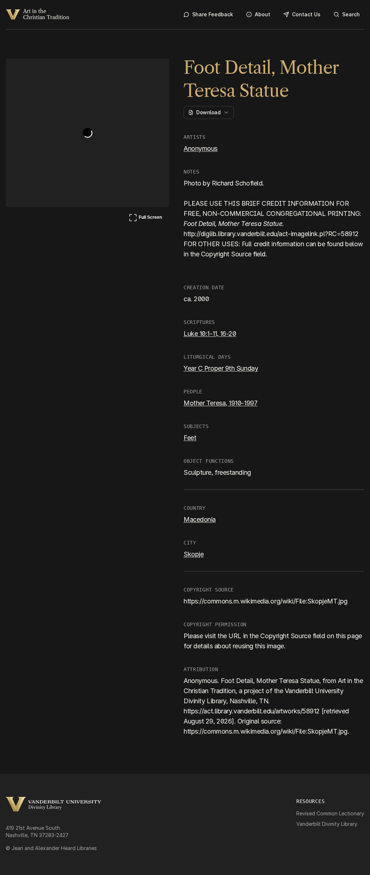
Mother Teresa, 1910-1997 (220, 403)
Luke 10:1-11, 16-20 (210, 333)
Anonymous (201, 148)
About (262, 14)
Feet (190, 437)
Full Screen (145, 219)
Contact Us (306, 14)
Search (351, 14)
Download (208, 112)
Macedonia (200, 519)
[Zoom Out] (154, 71)
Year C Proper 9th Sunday (221, 368)
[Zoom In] (136, 71)
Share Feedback (212, 14)
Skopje (193, 554)
